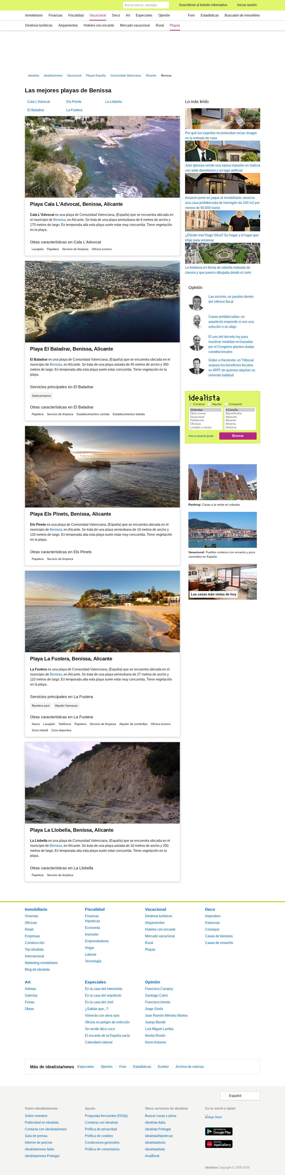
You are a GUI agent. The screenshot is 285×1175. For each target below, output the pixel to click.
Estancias (212, 922)
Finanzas (55, 15)
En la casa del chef (99, 1002)
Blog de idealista (37, 969)
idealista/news (53, 75)
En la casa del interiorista (103, 989)
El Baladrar (35, 110)
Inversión (91, 934)
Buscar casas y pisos (160, 1116)
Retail (29, 929)
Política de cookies (99, 1136)
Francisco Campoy (159, 989)
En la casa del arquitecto (103, 995)
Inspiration (213, 916)
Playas (175, 25)
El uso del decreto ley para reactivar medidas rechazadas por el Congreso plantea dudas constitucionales (231, 344)
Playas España (96, 75)
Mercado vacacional (135, 25)
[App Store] (219, 1119)
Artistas (30, 989)
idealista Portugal (158, 1129)
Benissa (59, 219)
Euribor (163, 1066)
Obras (29, 1009)
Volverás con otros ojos (102, 1015)
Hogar (89, 948)
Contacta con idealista (101, 1122)
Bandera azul (40, 705)
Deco (116, 15)
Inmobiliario (34, 15)
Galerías (31, 995)
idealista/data (155, 1149)
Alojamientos (68, 25)
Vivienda (31, 916)
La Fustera (74, 110)
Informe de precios (38, 1142)
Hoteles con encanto (99, 25)
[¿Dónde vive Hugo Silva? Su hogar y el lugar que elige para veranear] (222, 221)
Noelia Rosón (155, 1035)
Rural (160, 25)
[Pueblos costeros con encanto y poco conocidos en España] (222, 530)
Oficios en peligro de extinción (107, 1022)
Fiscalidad (76, 15)
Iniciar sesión (247, 5)
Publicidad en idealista (42, 1122)
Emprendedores (97, 941)
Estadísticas (210, 15)
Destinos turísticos (38, 25)
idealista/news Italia (39, 1149)
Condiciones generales (102, 1142)
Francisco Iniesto (157, 1002)
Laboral (90, 954)
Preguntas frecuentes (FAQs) (106, 1116)
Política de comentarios (102, 1149)
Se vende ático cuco (100, 1029)
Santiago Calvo (156, 995)
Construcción (34, 943)
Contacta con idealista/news (46, 1129)
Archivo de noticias (190, 1066)
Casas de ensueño (219, 943)
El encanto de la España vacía (107, 1035)
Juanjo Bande (155, 1022)
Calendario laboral (98, 1042)
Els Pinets (73, 101)
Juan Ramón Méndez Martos (166, 1015)
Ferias (29, 1002)
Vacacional (98, 15)
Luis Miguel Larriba (159, 1029)
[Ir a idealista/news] (30, 5)
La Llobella (113, 101)
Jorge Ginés (154, 1009)
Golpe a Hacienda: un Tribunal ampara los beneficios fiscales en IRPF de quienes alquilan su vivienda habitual (231, 367)
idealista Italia (155, 1122)
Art (128, 15)
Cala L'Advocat (38, 101)
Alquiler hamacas (66, 705)
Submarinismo (41, 395)
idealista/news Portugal (42, 1156)
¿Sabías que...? (96, 1009)
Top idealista (34, 949)
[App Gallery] (219, 1144)
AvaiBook (152, 1156)
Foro (191, 15)
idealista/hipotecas (159, 1136)
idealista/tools (155, 1142)
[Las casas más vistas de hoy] (222, 582)
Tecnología (93, 961)
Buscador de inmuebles (242, 15)
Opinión (164, 15)
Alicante (151, 75)
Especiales (144, 15)
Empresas (32, 936)
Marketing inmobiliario (41, 963)
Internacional (34, 956)
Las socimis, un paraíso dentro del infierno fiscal (230, 299)
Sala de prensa (36, 1136)
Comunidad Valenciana (126, 75)
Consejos (212, 929)
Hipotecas (92, 921)
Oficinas (31, 922)
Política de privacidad (101, 1129)
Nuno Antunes (155, 1042)
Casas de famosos (219, 936)
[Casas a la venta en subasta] (222, 483)
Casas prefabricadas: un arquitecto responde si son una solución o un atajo (231, 321)
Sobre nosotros (36, 1116)
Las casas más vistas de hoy (213, 594)
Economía (92, 928)
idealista (33, 75)
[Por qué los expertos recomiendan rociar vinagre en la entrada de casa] (222, 119)
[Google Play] (219, 1132)
